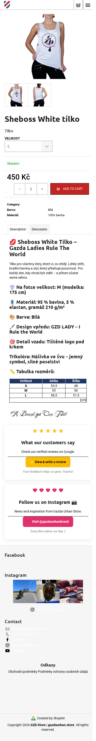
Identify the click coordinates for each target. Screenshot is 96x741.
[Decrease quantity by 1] (19, 189)
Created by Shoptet (51, 718)
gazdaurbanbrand (25, 645)
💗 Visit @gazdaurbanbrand (48, 521)
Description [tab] (18, 229)
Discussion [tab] (39, 229)
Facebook (19, 640)
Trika (51, 204)
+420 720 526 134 (25, 634)
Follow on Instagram (51, 609)
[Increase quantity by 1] (42, 189)
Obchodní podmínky (22, 671)
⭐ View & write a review (48, 462)
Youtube (18, 650)
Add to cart (73, 189)
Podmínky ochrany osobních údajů (63, 671)
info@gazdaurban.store (29, 629)
